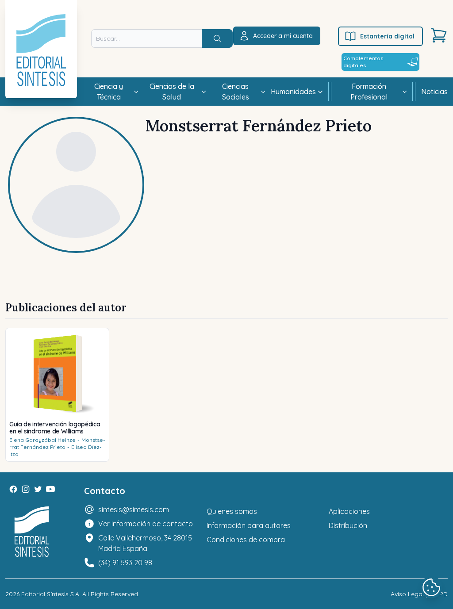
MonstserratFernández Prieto (57, 443)
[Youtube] (50, 489)
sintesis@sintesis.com (133, 509)
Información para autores (249, 525)
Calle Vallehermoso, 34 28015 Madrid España (145, 543)
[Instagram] (25, 489)
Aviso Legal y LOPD (419, 594)
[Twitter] (38, 489)
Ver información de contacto (145, 523)
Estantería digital (387, 36)
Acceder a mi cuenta (283, 36)
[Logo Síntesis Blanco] (32, 532)
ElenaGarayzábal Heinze (42, 440)
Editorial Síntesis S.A (50, 594)
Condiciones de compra (246, 539)
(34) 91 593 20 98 (125, 562)
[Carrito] (439, 35)
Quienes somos (232, 511)
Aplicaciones (349, 511)
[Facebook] (13, 489)
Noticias (434, 91)
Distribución (348, 525)
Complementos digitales (363, 62)
